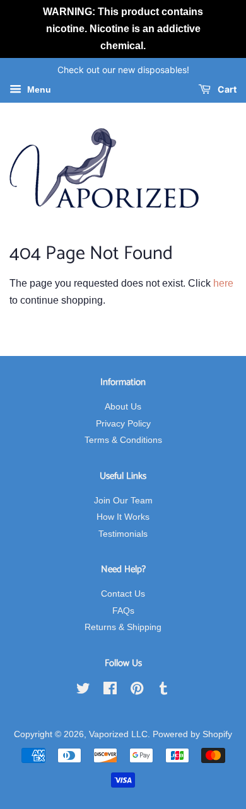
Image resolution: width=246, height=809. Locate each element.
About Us (123, 406)
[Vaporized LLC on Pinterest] (137, 691)
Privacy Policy (123, 423)
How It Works (123, 517)
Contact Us (123, 594)
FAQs (123, 611)
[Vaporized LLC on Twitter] (83, 691)
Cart (226, 89)
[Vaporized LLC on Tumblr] (163, 691)
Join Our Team (123, 500)
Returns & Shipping (123, 627)
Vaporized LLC (118, 734)
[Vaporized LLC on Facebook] (110, 691)
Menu (38, 90)
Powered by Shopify (192, 734)
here (223, 283)
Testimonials (123, 534)
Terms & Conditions (123, 440)
